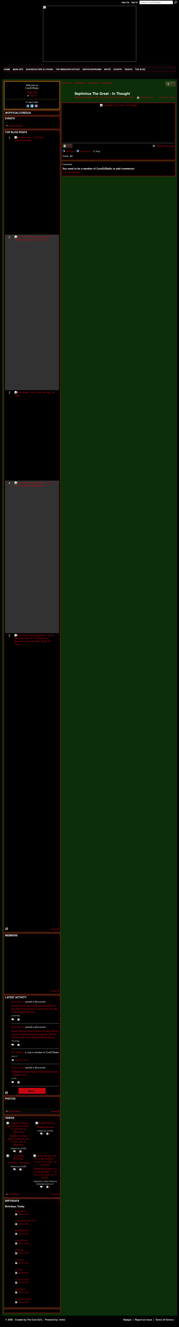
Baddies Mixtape (45, 1127)
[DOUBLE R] (9, 1294)
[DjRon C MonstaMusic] (35, 972)
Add (172, 84)
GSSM (23, 1148)
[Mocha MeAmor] (52, 963)
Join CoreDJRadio (71, 172)
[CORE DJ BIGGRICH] (35, 953)
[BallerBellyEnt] (9, 1236)
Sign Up (125, 2)
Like (69, 146)
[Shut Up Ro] (52, 972)
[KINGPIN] (17, 972)
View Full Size (165, 146)
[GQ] (17, 963)
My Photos (93, 83)
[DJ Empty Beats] (43, 953)
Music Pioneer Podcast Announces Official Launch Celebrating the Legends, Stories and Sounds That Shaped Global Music (34, 1034)
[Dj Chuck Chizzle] (9, 1304)
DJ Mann (19, 1260)
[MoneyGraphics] (43, 972)
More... (32, 1091)
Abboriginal (20, 1211)
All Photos (66, 83)
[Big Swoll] (43, 944)
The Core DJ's (34, 1319)
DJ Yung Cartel (22, 1279)
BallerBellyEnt (21, 1230)
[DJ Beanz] (17, 953)
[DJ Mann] (9, 1265)
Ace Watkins (17, 1052)
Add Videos (14, 1194)
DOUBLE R (20, 1289)
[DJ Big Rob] (9, 982)
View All (55, 929)
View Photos (146, 97)
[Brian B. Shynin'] (26, 963)
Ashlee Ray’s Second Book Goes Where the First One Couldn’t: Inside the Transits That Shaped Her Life (34, 1009)
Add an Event (15, 125)
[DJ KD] (26, 953)
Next (172, 97)
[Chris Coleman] (35, 944)
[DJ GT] (35, 963)
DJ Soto (19, 1270)
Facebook (85, 151)
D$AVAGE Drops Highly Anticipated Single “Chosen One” (34, 1073)
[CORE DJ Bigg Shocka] (9, 953)
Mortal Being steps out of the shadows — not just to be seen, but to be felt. (45, 1173)
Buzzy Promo (21, 1240)
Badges (127, 1319)
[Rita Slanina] (9, 972)
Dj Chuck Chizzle (23, 1299)
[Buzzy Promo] (9, 1245)
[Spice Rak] (9, 963)
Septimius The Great (95, 97)
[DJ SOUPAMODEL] (26, 982)
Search (175, 2)
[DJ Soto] (9, 1275)
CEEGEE (19, 1250)
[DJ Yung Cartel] (9, 1285)
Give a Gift (23, 1214)
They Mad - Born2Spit (18, 1162)
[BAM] (35, 982)
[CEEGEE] (9, 1255)
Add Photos (14, 1111)
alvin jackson (18, 1001)
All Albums (79, 83)
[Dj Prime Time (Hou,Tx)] (17, 982)
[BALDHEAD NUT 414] (9, 1226)
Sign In (134, 2)
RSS (6, 929)
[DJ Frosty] (17, 944)
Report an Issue (143, 1319)
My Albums (107, 83)
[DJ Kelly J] (9, 944)
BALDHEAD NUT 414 (25, 1221)
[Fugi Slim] (26, 944)
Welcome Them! (22, 1060)
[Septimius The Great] (66, 101)
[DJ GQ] (43, 982)
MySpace (71, 151)
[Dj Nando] (43, 963)
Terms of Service (164, 1319)
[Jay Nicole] (26, 972)
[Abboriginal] (9, 1216)
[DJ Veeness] (52, 944)
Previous (163, 97)
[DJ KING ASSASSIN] (52, 953)
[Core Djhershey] (52, 982)
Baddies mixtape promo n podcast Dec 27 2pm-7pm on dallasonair (18, 1140)
